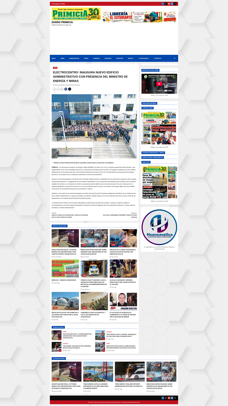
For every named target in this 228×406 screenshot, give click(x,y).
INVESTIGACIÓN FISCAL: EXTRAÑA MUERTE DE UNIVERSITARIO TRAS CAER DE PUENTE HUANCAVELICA (64, 252)
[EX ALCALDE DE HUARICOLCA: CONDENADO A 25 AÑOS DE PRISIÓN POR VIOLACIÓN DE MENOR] (123, 301)
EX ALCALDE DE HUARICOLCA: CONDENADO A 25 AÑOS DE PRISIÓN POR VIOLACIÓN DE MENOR (123, 315)
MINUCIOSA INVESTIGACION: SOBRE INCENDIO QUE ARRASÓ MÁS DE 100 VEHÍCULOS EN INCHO (94, 252)
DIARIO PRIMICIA (62, 22)
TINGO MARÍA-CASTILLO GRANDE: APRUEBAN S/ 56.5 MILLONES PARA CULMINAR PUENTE (100, 335)
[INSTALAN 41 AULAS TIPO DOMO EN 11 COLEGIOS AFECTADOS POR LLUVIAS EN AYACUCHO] (65, 301)
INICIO (54, 58)
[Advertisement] (114, 39)
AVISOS (130, 58)
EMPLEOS (63, 272)
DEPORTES (119, 58)
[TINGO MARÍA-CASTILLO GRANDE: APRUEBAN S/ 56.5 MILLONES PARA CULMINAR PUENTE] (98, 372)
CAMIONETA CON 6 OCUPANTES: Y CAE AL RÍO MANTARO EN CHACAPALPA (93, 315)
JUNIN (62, 58)
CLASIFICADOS (143, 58)
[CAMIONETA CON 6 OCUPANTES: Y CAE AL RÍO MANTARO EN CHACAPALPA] (94, 301)
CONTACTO (157, 58)
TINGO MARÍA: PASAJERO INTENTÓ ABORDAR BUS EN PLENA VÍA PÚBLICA (56, 347)
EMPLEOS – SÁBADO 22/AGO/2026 (64, 280)
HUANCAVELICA (74, 58)
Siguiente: (120, 215)
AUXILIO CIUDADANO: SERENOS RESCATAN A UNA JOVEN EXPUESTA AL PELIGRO (123, 282)
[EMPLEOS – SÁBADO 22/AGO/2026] (65, 268)
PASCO (86, 58)
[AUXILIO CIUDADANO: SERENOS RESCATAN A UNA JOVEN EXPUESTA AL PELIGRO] (123, 268)
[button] (174, 58)
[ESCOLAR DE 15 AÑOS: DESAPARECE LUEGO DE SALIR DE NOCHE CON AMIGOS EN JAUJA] (123, 238)
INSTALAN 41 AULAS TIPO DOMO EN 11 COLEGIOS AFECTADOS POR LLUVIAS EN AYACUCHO (65, 315)
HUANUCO (96, 58)
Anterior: (70, 215)
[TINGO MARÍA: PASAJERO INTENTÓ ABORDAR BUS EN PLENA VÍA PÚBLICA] (130, 372)
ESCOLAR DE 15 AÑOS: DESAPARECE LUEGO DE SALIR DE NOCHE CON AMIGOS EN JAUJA (123, 252)
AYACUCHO (108, 58)
